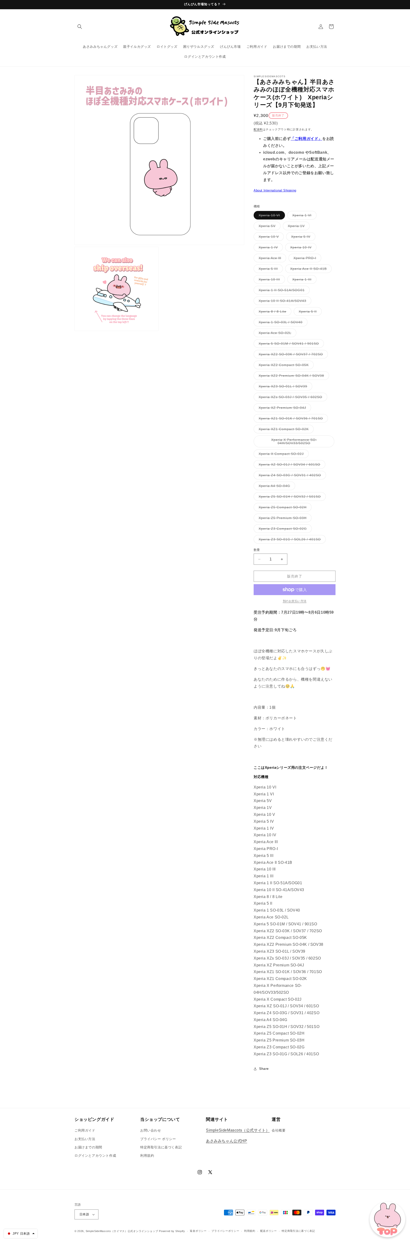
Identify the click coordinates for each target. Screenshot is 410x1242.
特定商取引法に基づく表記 (161, 1147)
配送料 (258, 129)
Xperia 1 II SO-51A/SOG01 (283, 291)
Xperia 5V (269, 227)
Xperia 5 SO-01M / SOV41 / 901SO (290, 344)
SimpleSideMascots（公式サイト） (238, 1130)
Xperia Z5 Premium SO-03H (284, 519)
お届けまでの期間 (88, 1147)
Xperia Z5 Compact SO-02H (284, 508)
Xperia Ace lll (271, 259)
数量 (257, 550)
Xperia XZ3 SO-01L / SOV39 (285, 387)
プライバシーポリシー (225, 1230)
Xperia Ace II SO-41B (310, 270)
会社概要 (278, 1130)
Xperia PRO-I (307, 259)
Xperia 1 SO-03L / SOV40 (282, 323)
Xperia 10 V (270, 237)
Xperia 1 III (303, 280)
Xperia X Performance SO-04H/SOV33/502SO (294, 442)
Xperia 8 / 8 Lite (274, 312)
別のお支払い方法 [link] (295, 601)
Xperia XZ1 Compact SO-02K (285, 430)
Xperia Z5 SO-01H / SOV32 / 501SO (291, 497)
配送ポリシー (268, 1230)
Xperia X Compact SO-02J (283, 455)
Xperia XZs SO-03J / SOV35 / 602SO (292, 398)
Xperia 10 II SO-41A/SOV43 (284, 302)
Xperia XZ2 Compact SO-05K (285, 366)
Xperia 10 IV (302, 248)
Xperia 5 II (309, 312)
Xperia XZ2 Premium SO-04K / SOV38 (293, 376)
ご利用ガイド (85, 1130)
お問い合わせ (150, 1130)
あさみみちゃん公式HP (226, 1141)
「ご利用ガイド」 (306, 139)
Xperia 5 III (270, 270)
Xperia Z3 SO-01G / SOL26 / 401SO (291, 540)
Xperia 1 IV (270, 248)
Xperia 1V (298, 227)
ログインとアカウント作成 (95, 1155)
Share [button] (264, 1068)
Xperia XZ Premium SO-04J (284, 409)
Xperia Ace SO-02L (277, 334)
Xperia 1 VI (303, 216)
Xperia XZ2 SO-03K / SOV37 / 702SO (292, 355)
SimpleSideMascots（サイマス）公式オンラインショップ (122, 1231)
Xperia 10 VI (271, 216)
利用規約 (147, 1155)
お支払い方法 (85, 1139)
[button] (80, 26)
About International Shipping (275, 190)
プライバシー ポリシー (158, 1139)
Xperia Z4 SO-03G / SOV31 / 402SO (291, 476)
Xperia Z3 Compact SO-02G (284, 529)
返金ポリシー (198, 1230)
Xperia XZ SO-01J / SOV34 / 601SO (291, 465)
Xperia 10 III (271, 280)
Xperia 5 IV (302, 237)
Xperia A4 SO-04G (276, 487)
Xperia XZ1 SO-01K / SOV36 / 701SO (292, 419)
